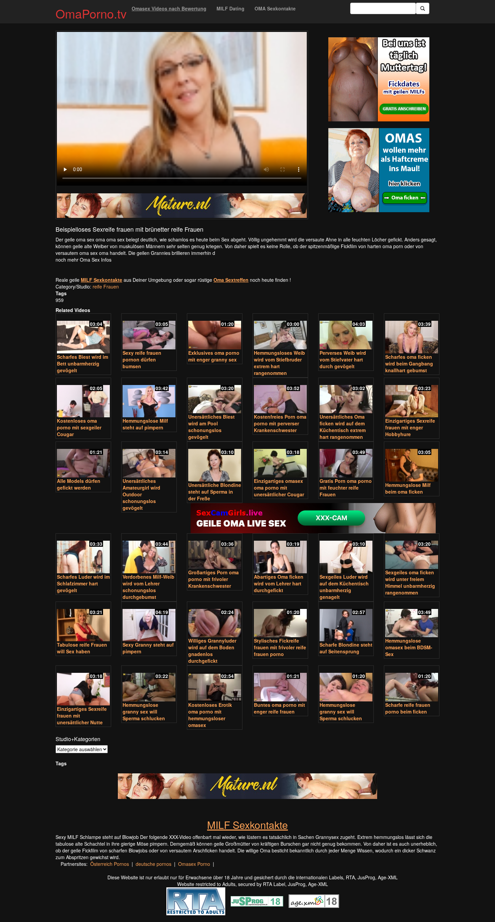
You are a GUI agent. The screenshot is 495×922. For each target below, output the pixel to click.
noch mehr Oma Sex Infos (83, 259)
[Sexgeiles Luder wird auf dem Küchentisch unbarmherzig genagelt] (346, 554)
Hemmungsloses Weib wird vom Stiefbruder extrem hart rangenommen (279, 362)
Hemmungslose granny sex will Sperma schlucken (144, 711)
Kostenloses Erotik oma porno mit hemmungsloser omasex (210, 714)
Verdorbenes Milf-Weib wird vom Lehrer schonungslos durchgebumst (148, 586)
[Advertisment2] (378, 170)
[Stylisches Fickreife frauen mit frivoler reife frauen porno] (280, 620)
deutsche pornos (153, 863)
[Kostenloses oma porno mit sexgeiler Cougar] (83, 398)
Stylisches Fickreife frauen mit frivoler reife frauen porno (280, 647)
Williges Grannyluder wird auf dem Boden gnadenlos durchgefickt (212, 650)
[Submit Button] (422, 8)
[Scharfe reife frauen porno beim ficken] (411, 684)
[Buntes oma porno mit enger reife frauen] (280, 684)
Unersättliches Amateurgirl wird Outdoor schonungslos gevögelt (141, 494)
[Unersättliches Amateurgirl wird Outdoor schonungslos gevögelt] (149, 460)
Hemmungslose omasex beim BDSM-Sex (408, 647)
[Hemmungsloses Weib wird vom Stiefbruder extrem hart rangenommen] (280, 332)
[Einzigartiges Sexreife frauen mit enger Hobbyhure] (411, 398)
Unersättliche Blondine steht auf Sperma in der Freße (214, 492)
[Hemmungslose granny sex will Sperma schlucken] (149, 684)
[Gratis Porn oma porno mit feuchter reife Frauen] (346, 460)
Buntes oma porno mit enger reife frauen (279, 708)
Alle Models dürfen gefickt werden (78, 484)
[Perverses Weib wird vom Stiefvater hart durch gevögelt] (346, 332)
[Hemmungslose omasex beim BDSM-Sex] (411, 620)
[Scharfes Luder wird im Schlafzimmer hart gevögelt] (83, 554)
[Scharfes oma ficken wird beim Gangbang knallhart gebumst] (411, 334)
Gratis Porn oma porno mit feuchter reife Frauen (346, 487)
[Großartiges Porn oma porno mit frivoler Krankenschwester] (214, 552)
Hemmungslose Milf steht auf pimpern (145, 424)
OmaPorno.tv (91, 13)
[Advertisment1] (378, 79)
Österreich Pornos (109, 863)
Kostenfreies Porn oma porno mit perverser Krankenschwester (280, 423)
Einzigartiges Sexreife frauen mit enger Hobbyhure (410, 427)
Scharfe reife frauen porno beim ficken (407, 708)
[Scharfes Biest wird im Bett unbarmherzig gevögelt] (83, 334)
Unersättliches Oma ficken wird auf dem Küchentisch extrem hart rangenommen (343, 426)
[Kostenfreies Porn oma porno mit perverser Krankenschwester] (280, 396)
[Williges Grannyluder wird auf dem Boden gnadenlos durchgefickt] (214, 620)
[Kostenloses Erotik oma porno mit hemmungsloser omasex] (214, 684)
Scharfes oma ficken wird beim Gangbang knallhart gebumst (409, 363)
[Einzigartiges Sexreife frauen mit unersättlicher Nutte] (83, 686)
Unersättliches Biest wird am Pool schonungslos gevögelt (211, 426)
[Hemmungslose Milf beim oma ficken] (411, 462)
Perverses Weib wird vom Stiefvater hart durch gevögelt (343, 359)
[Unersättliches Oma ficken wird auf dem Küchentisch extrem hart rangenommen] (346, 396)
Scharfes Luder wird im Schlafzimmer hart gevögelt (83, 583)
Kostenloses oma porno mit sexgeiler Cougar (79, 427)
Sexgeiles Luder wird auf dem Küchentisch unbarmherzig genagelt (344, 586)
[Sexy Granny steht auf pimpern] (149, 622)
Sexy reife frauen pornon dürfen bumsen (142, 359)
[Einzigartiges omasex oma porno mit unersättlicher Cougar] (280, 460)
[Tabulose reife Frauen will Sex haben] (83, 622)
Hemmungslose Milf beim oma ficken (408, 488)
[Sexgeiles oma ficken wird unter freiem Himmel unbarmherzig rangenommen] (411, 552)
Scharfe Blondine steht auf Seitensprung (346, 648)
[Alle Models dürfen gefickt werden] (83, 460)
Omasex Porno (194, 863)
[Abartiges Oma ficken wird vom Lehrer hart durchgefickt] (280, 554)
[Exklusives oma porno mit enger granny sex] (214, 332)
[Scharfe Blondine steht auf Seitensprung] (346, 622)
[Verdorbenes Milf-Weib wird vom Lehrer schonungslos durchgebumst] (149, 554)
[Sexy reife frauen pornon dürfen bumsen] (149, 332)
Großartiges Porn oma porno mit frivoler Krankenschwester (213, 579)
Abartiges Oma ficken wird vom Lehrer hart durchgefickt (278, 583)
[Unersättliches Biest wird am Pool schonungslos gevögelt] (214, 396)
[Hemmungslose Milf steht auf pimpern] (149, 398)
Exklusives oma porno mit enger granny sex (213, 356)
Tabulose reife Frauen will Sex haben (82, 648)
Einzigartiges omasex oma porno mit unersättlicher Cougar (279, 487)
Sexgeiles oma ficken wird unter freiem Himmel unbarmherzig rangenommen (410, 582)
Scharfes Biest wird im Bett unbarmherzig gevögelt (82, 363)
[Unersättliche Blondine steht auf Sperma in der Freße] (214, 462)
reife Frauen (106, 286)
